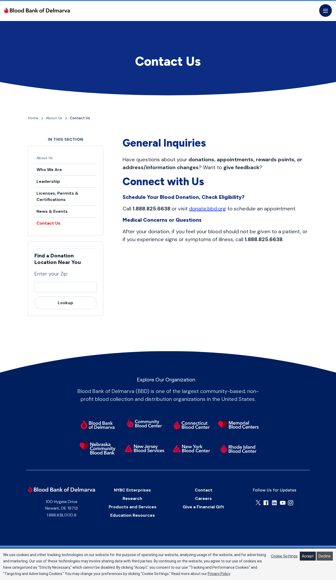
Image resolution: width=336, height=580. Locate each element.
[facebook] (266, 503)
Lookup (65, 302)
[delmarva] (97, 425)
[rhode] (238, 448)
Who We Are (49, 169)
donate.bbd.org (207, 208)
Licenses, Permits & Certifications (57, 196)
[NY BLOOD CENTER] (37, 10)
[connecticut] (191, 425)
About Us (44, 158)
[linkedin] (274, 503)
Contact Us (48, 223)
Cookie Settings (284, 556)
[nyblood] (191, 448)
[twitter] (258, 502)
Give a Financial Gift (203, 507)
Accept (308, 556)
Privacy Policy (219, 574)
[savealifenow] (144, 423)
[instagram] (290, 502)
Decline (325, 556)
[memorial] (238, 425)
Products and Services (132, 507)
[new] (144, 448)
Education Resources (132, 515)
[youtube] (283, 503)
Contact (203, 490)
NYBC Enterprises (132, 490)
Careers (203, 498)
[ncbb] (97, 448)
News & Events (52, 211)
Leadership (48, 181)
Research (132, 498)
